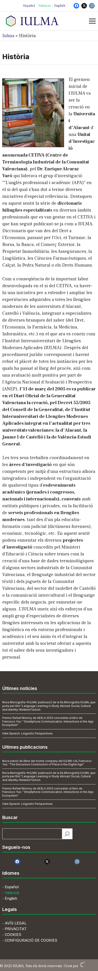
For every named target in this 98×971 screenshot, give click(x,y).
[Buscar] (67, 834)
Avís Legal (15, 923)
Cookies (13, 934)
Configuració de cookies (31, 940)
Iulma (8, 36)
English (59, 6)
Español (29, 6)
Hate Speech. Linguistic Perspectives (27, 733)
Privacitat (16, 929)
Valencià (45, 6)
